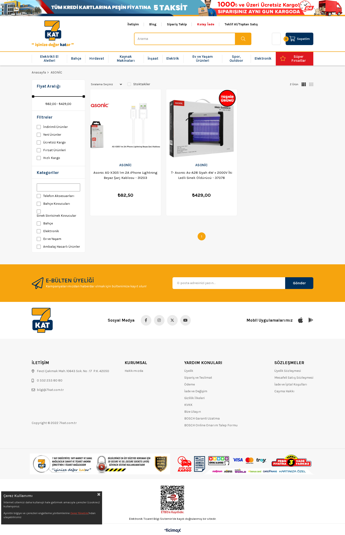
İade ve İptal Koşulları (290, 384)
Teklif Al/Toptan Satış (241, 24)
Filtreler (45, 117)
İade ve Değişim (195, 391)
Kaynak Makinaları (126, 58)
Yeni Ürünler (52, 135)
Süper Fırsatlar (298, 58)
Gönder (299, 283)
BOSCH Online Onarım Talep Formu (211, 425)
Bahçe (76, 58)
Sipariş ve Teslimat (198, 378)
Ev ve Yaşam (52, 239)
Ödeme (189, 384)
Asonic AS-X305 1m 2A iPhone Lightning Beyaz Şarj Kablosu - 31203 (125, 175)
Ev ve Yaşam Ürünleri (202, 58)
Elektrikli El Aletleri (49, 58)
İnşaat (153, 58)
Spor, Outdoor (236, 58)
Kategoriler (48, 172)
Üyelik (188, 371)
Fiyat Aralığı (49, 86)
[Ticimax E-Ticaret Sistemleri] (172, 530)
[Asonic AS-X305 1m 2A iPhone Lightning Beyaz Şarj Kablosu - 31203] (125, 124)
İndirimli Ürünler (55, 127)
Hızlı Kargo (51, 158)
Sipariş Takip (177, 24)
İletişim (133, 24)
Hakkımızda (134, 371)
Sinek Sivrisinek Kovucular (56, 216)
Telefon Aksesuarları (58, 196)
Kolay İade (205, 24)
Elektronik (263, 58)
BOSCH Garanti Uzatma (202, 418)
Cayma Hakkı (284, 391)
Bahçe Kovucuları (56, 204)
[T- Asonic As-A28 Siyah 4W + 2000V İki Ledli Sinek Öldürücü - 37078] (201, 124)
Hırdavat (96, 58)
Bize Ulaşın (192, 412)
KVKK (188, 405)
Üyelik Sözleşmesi (287, 371)
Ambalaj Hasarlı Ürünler (61, 247)
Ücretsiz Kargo (54, 142)
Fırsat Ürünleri (54, 150)
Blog (153, 24)
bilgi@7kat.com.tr (50, 390)
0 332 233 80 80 (49, 380)
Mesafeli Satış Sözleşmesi (293, 378)
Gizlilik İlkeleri (194, 398)
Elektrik (172, 58)
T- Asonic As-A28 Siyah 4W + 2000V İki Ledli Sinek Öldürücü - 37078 (201, 175)
